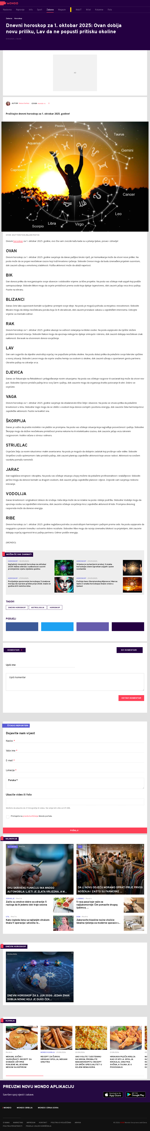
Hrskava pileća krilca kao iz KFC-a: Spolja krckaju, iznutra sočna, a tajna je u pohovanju (122, 1062)
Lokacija (11, 770)
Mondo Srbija (25, 1108)
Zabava (9, 18)
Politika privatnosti (12, 1126)
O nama (6, 1122)
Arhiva (78, 1122)
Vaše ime (11, 751)
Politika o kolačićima (61, 1122)
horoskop (18, 241)
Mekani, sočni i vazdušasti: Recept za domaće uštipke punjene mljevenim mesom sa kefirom (18, 1062)
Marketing (18, 1122)
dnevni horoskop (17, 607)
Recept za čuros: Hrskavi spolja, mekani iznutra (54, 1059)
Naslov (10, 741)
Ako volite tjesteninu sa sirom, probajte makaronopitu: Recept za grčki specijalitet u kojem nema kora (88, 1062)
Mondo (7, 1108)
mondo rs (41, 103)
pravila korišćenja (31, 816)
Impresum (31, 1122)
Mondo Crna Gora (48, 1108)
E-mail (10, 761)
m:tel (122, 1122)
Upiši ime (11, 665)
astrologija (37, 607)
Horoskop (18, 18)
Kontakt (43, 1122)
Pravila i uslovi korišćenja (38, 1126)
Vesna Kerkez (24, 103)
